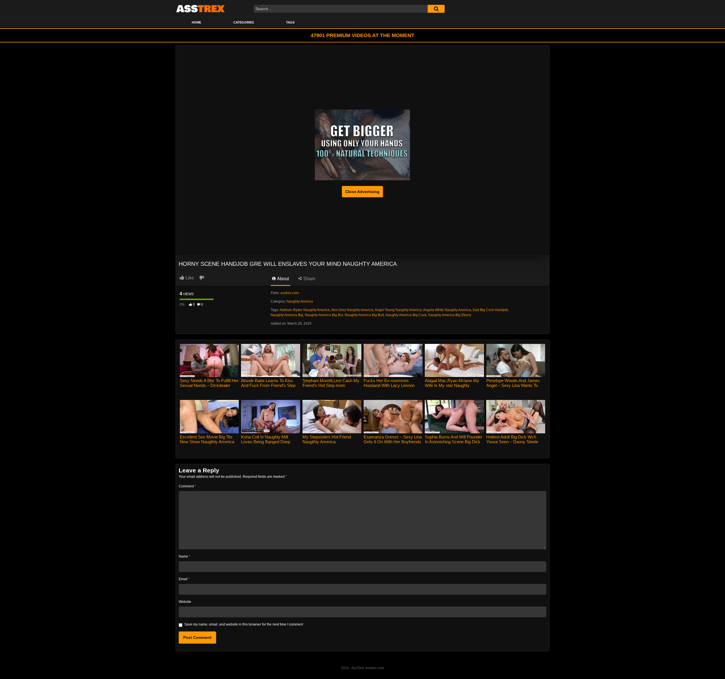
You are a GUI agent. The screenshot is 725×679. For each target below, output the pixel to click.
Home (196, 22)
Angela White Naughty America (447, 310)
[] (436, 9)
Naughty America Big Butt (364, 315)
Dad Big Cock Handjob (490, 310)
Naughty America (300, 301)
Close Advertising (362, 191)
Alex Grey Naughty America (352, 310)
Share (308, 278)
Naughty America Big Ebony (449, 315)
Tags (290, 22)
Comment (187, 486)
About (282, 278)
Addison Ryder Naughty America (305, 310)
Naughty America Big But (324, 315)
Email (184, 579)
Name (184, 556)
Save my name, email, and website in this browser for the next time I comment (243, 624)
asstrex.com (289, 293)
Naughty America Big (287, 315)
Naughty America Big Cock (406, 315)
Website (185, 602)
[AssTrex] (200, 8)
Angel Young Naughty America (398, 310)
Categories (243, 22)
